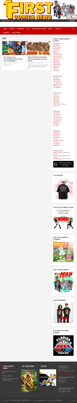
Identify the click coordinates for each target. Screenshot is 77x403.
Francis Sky (56, 116)
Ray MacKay (56, 101)
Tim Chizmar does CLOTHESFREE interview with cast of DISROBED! (12, 59)
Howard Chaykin (57, 81)
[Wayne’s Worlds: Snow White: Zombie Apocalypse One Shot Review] (38, 48)
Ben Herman (56, 50)
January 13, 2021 (7, 62)
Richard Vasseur (57, 155)
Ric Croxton (56, 142)
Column (11, 28)
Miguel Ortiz (56, 66)
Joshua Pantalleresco (58, 140)
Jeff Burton (56, 97)
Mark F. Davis (56, 61)
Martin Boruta (56, 122)
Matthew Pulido (57, 64)
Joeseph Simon (57, 120)
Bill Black (55, 51)
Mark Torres (56, 99)
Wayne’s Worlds (32, 53)
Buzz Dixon (56, 78)
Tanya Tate (56, 69)
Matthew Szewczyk (58, 152)
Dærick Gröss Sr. (57, 56)
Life (27, 28)
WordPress (59, 400)
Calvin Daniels (56, 132)
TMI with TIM (12, 53)
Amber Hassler (57, 47)
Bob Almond (56, 53)
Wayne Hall (39, 62)
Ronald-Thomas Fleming (59, 104)
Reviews (5, 32)
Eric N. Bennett (56, 114)
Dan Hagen (56, 59)
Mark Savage (56, 62)
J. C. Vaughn (56, 82)
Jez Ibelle (55, 139)
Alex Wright (56, 45)
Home (5, 28)
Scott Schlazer (57, 143)
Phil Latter (55, 125)
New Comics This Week (39, 28)
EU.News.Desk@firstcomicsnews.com (66, 393)
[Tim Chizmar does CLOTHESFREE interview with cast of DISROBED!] (14, 48)
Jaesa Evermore (57, 119)
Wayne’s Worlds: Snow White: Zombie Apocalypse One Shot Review (37, 59)
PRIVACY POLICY (26, 400)
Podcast (58, 28)
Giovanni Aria (56, 137)
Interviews (20, 28)
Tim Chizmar (15, 62)
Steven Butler (56, 105)
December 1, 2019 (32, 62)
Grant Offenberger (57, 117)
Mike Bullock (56, 85)
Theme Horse (41, 400)
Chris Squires (56, 113)
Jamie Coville (56, 96)
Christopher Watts (57, 55)
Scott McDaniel (57, 87)
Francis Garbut (56, 134)
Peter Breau (56, 124)
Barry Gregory (56, 48)
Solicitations (16, 32)
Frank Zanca (56, 136)
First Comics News (16, 400)
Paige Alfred (56, 67)
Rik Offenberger (57, 159)
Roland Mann (56, 102)
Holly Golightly (56, 79)
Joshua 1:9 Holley (57, 84)
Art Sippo (55, 94)
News (50, 28)
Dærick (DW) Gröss (58, 58)
